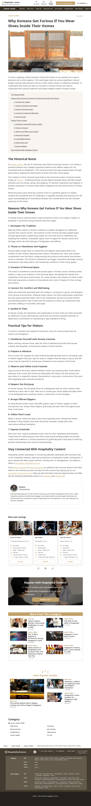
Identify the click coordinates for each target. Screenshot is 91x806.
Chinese (37, 758)
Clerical (60, 786)
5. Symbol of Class (20, 117)
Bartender (71, 774)
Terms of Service (82, 751)
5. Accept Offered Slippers (22, 139)
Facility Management (61, 779)
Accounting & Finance (46, 786)
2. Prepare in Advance (21, 128)
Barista (78, 774)
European (62, 758)
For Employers (60, 751)
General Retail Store (53, 782)
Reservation (38, 779)
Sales (78, 786)
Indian (46, 758)
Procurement (67, 786)
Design (74, 786)
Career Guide (15, 746)
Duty (77, 778)
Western (56, 758)
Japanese (79, 758)
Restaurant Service (48, 774)
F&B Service (46, 778)
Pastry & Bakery (58, 760)
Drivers (70, 779)
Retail (25, 764)
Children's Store (73, 783)
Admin (55, 786)
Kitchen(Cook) (38, 774)
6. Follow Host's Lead (21, 143)
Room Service (71, 778)
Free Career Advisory (47, 751)
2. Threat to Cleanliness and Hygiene (26, 106)
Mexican (37, 760)
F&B (25, 758)
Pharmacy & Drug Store (74, 782)
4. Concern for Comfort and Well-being (26, 113)
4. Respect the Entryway (21, 135)
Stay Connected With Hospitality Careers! (24, 150)
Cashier (66, 774)
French (42, 760)
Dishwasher (46, 775)
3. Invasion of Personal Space (23, 109)
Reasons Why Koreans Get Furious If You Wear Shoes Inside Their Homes (35, 98)
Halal (74, 758)
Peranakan (69, 758)
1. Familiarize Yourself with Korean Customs (28, 124)
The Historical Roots (18, 94)
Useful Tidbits (28, 746)
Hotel (25, 762)
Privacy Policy (82, 753)
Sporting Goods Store (62, 783)
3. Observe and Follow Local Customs (26, 131)
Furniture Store (38, 783)
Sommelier (39, 775)
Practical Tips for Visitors (19, 120)
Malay (41, 758)
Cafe (51, 760)
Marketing (37, 786)
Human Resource (39, 787)
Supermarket (63, 782)
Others (66, 760)
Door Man (76, 779)
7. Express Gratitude (20, 146)
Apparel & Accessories (41, 782)
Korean (47, 760)
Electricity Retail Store (49, 783)
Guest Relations (58, 774)
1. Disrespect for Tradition (22, 102)
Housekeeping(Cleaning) (48, 779)
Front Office (63, 778)
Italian (51, 758)
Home (5, 746)
